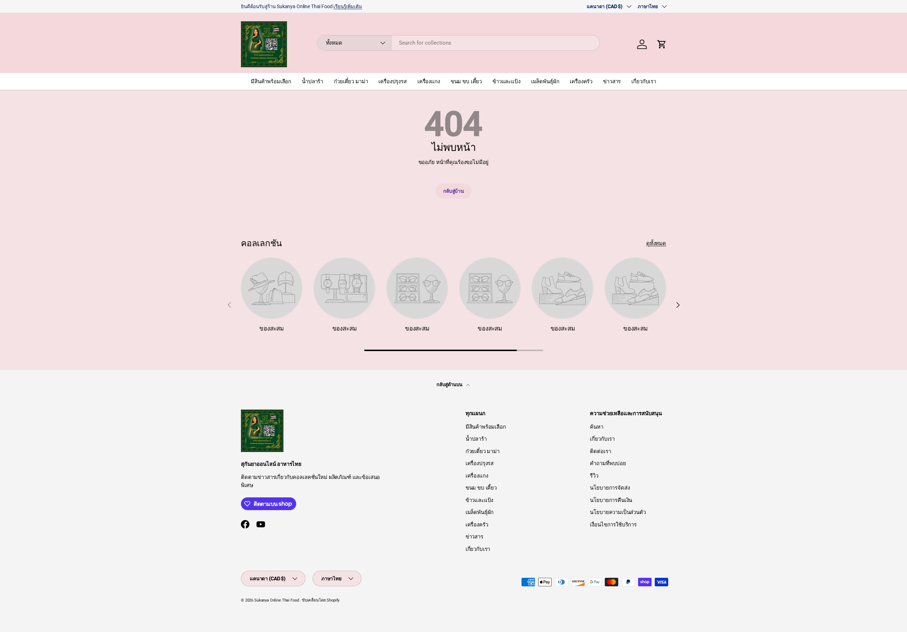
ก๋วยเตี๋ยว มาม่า (351, 81)
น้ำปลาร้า (312, 81)
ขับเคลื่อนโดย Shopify (320, 600)
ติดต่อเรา (600, 451)
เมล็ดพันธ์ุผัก (545, 81)
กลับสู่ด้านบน (449, 384)
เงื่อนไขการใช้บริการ (613, 524)
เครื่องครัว (581, 81)
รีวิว (594, 476)
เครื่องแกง (428, 81)
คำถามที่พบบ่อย (608, 463)
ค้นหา (596, 427)
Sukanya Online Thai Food (276, 600)
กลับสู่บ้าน (453, 191)
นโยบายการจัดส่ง (610, 488)
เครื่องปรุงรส (392, 81)
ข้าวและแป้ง (506, 81)
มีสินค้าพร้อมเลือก (271, 81)
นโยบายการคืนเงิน (611, 500)
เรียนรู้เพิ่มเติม (347, 6)
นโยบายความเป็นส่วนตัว (618, 512)
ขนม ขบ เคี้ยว (466, 81)
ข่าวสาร (612, 81)
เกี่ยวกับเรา (643, 81)
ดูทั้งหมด (656, 243)
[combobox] (458, 42)
